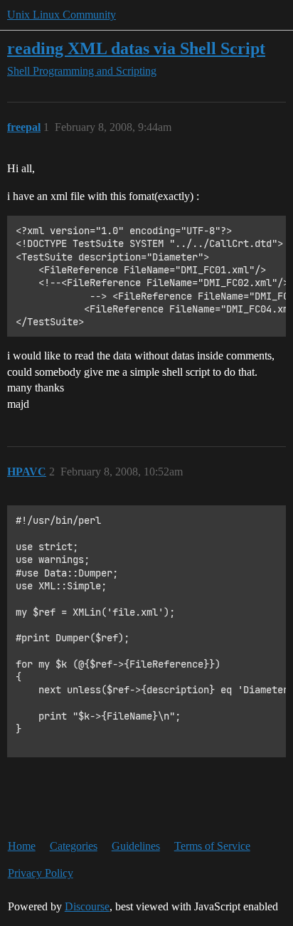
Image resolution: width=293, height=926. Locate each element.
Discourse (87, 906)
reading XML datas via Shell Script (136, 48)
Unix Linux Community (61, 15)
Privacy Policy (40, 873)
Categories (73, 846)
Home (22, 846)
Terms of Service (212, 846)
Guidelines (136, 846)
